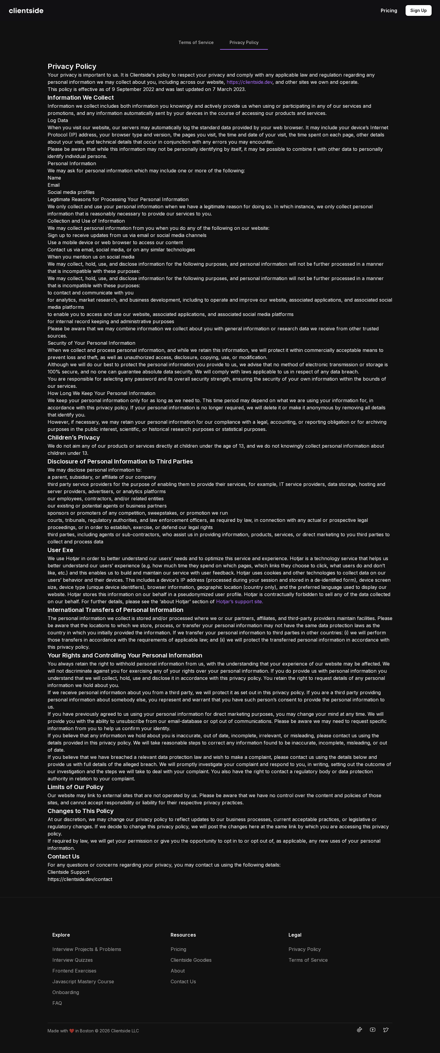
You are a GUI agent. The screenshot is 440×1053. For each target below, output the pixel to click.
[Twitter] (385, 1029)
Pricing (389, 10)
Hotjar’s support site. (239, 601)
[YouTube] (372, 1029)
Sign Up (418, 10)
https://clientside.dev (249, 82)
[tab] (196, 42)
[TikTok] (359, 1029)
